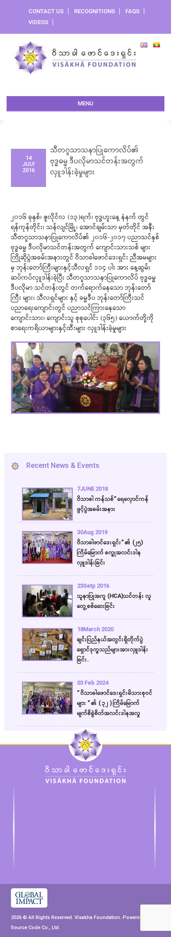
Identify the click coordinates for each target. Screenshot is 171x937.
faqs (132, 11)
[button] (22, 375)
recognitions (94, 11)
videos (38, 22)
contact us (46, 11)
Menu (85, 103)
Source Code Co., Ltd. (35, 927)
